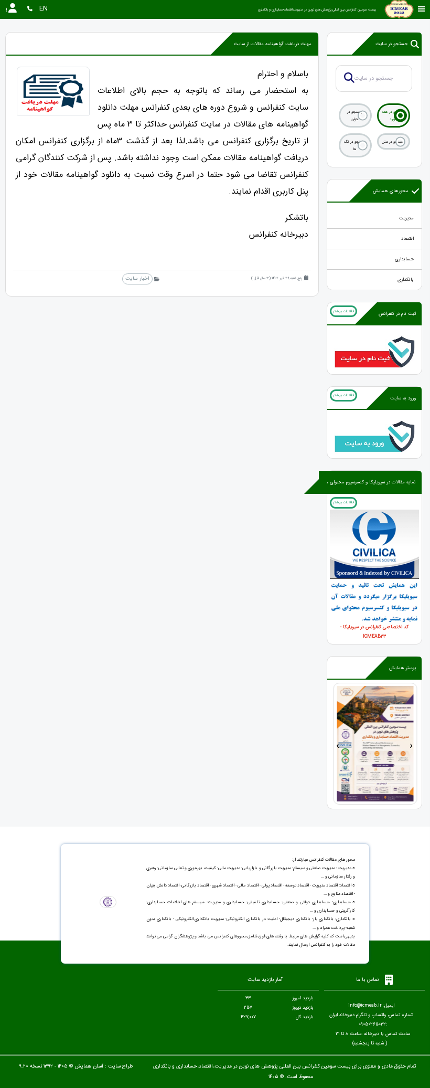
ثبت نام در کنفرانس (397, 314)
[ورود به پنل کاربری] (374, 436)
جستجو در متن (393, 142)
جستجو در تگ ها (355, 145)
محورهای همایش (390, 191)
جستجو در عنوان (355, 115)
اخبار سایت (137, 278)
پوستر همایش (402, 668)
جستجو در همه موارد (393, 115)
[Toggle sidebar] (421, 9)
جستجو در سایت (391, 44)
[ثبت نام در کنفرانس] (374, 351)
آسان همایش (88, 1066)
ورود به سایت (403, 398)
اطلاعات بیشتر (343, 311)
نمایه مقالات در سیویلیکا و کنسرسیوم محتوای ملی (368, 482)
